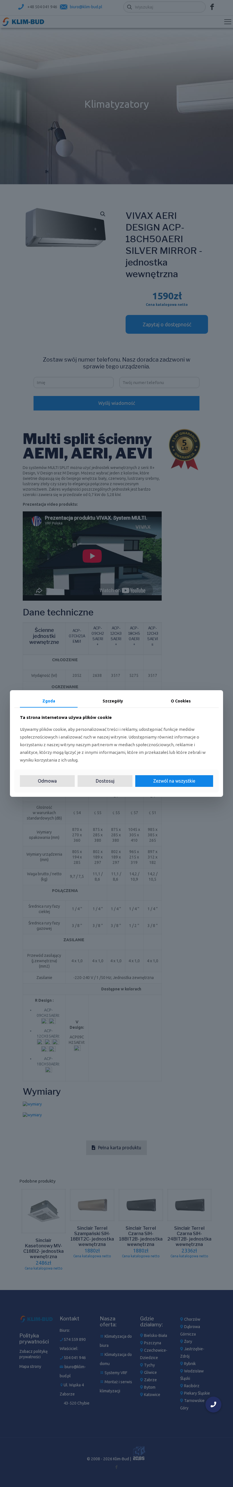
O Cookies (181, 701)
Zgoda (48, 701)
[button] (213, 1405)
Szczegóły (113, 701)
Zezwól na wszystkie (174, 780)
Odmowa (47, 780)
